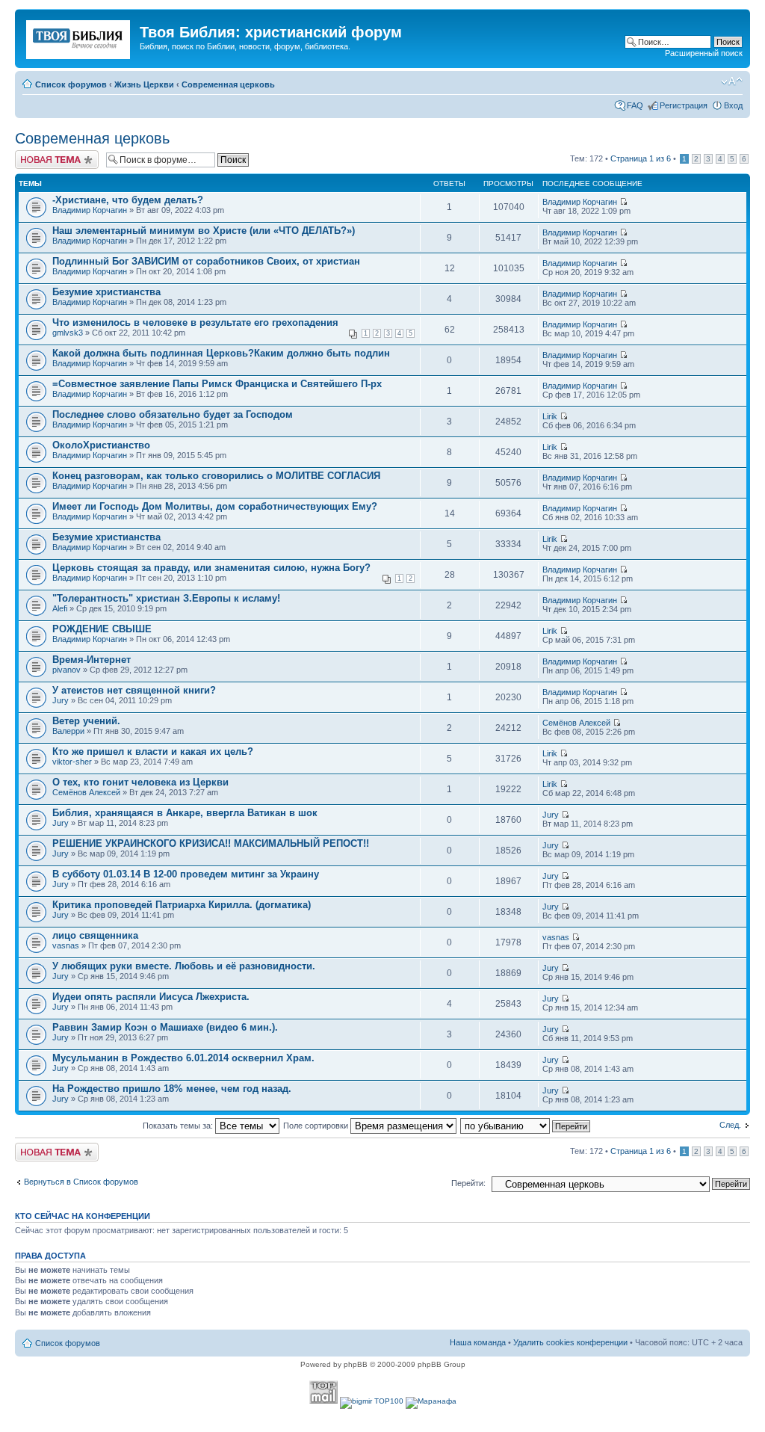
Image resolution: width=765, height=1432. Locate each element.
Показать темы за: (179, 1125)
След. (730, 1124)
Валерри (68, 730)
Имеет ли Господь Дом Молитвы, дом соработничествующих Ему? (214, 506)
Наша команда (478, 1342)
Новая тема (37, 154)
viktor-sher (72, 761)
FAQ (635, 105)
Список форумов (71, 84)
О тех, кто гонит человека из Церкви (140, 782)
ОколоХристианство (101, 445)
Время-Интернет (91, 659)
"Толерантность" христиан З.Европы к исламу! (166, 598)
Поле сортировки (316, 1125)
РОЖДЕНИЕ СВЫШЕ (102, 629)
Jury (60, 700)
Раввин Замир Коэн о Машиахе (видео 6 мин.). (165, 1027)
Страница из (640, 158)
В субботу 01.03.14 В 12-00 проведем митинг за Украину (185, 874)
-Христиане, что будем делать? (127, 200)
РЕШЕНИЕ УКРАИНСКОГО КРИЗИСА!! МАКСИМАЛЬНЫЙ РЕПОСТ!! (210, 843)
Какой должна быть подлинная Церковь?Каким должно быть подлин (221, 353)
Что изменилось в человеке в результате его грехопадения (195, 322)
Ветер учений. (86, 720)
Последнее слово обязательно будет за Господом (172, 414)
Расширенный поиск (704, 53)
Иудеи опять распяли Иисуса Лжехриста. (151, 996)
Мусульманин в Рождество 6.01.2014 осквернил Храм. (183, 1058)
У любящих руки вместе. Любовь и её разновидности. (183, 966)
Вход (733, 105)
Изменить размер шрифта (732, 81)
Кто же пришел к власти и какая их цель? (152, 751)
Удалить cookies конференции (570, 1342)
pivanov (66, 669)
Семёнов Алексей (576, 722)
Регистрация (683, 105)
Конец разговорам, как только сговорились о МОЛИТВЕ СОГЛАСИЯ (216, 475)
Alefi (59, 608)
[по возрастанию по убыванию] (526, 1125)
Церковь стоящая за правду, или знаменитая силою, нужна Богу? (211, 567)
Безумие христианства (106, 291)
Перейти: (468, 1183)
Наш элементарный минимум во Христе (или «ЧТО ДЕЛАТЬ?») (203, 230)
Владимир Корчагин (89, 210)
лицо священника (95, 935)
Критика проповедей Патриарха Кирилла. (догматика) (181, 904)
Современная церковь (228, 84)
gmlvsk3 (67, 332)
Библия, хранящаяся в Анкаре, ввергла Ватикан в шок (185, 812)
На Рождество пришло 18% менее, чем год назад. (171, 1088)
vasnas (65, 945)
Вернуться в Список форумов (81, 1181)
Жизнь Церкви (144, 84)
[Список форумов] (79, 37)
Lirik (549, 416)
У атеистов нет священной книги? (134, 690)
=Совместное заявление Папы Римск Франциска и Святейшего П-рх (217, 383)
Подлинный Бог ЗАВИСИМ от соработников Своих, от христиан (206, 261)
